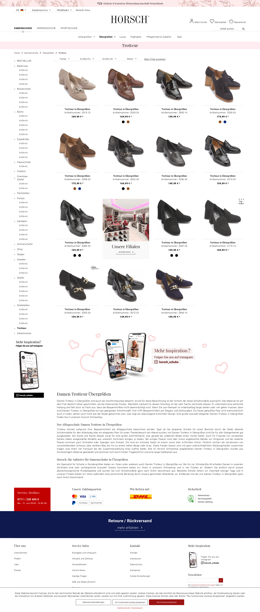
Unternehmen (20, 553)
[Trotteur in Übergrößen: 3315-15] (77, 85)
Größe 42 (23, 93)
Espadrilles (23, 139)
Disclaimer (135, 570)
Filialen (17, 559)
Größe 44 (23, 74)
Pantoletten (23, 193)
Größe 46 (23, 84)
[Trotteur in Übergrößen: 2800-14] (174, 85)
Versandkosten (79, 564)
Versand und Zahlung (82, 559)
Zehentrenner (24, 333)
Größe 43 (23, 70)
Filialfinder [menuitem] (63, 10)
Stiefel (20, 277)
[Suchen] (243, 29)
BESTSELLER (24, 60)
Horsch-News (83, 10)
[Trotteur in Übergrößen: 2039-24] (222, 85)
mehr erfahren (128, 527)
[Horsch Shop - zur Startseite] (130, 19)
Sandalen (22, 221)
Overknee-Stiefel (22, 178)
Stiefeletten (23, 305)
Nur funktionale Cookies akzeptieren (130, 602)
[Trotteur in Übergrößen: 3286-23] (77, 218)
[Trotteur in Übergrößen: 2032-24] (125, 151)
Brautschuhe (24, 88)
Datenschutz (136, 564)
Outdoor (21, 171)
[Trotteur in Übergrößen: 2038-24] (77, 151)
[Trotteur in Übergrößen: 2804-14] (174, 285)
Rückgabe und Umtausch (84, 553)
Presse (17, 570)
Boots (20, 111)
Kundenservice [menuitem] (40, 10)
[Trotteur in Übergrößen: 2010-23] (222, 151)
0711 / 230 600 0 (28, 499)
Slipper (21, 254)
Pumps (21, 198)
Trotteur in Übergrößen (77, 109)
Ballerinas (22, 65)
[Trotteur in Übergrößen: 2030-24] (125, 85)
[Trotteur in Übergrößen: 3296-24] (174, 151)
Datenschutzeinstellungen (93, 602)
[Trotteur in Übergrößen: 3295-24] (77, 285)
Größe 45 (23, 79)
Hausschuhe (24, 162)
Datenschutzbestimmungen (203, 585)
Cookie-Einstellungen (140, 576)
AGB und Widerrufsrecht (83, 582)
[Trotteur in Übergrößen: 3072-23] (125, 285)
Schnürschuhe (24, 244)
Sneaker (21, 259)
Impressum (135, 559)
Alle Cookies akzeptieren (167, 602)
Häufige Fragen (79, 576)
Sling (19, 249)
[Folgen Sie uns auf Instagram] (150, 356)
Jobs (16, 564)
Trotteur (21, 328)
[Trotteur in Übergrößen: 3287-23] (174, 218)
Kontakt (133, 553)
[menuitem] (21, 10)
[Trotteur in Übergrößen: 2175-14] (222, 218)
